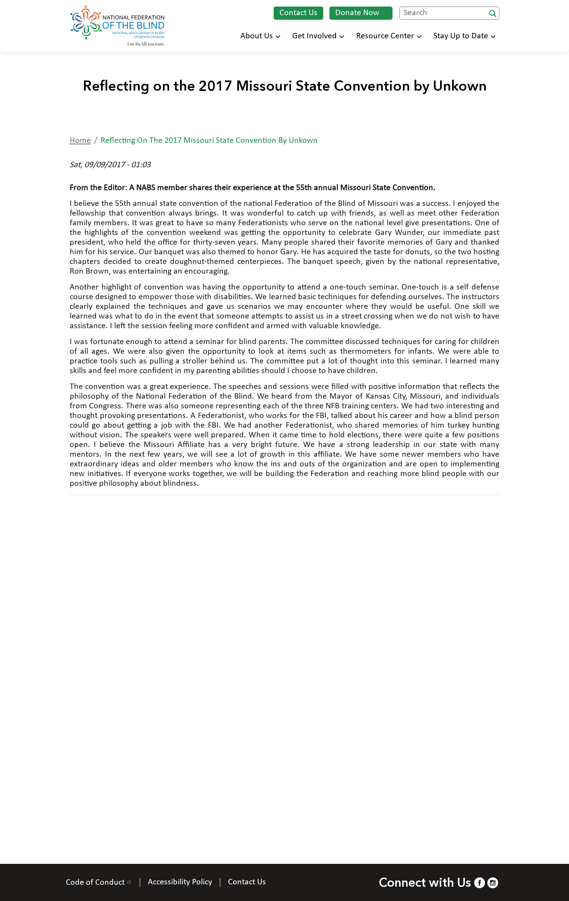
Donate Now (357, 13)
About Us (256, 36)
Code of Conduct (95, 882)
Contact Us (298, 13)
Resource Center (385, 36)
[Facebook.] (479, 882)
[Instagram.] (492, 882)
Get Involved (314, 36)
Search (493, 13)
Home (80, 140)
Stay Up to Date (461, 36)
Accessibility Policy (180, 882)
